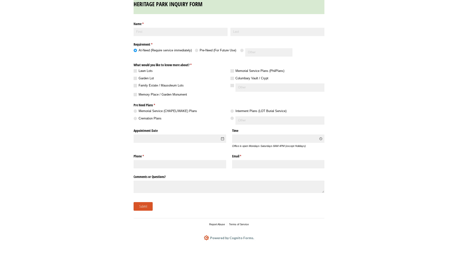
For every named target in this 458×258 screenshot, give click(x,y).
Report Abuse (217, 224)
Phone (144, 156)
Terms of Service (239, 224)
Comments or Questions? (150, 176)
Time (235, 130)
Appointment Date (146, 130)
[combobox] (278, 138)
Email (242, 156)
